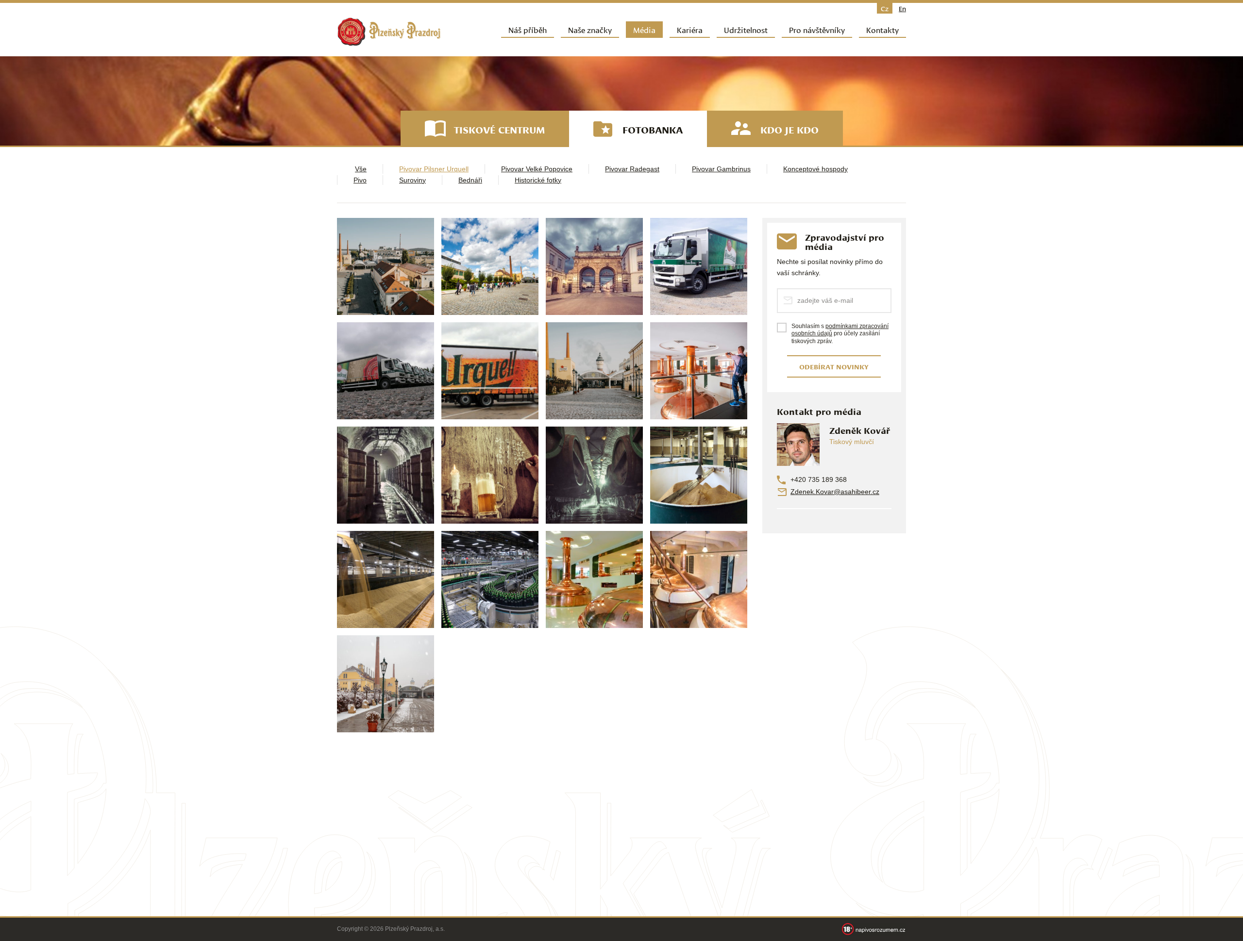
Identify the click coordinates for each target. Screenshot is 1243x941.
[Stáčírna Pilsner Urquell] (489, 579)
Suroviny (412, 180)
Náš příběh (527, 29)
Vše (361, 169)
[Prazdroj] (388, 31)
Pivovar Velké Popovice (536, 169)
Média (644, 29)
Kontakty (882, 29)
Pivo (360, 180)
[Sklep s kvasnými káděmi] (385, 475)
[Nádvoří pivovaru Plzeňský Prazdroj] (489, 266)
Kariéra (690, 29)
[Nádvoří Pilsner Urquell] (385, 683)
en (902, 8)
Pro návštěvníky (817, 29)
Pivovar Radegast (632, 169)
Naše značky (590, 29)
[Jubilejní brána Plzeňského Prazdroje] (594, 266)
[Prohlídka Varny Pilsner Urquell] (698, 370)
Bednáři (470, 180)
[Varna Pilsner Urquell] (594, 579)
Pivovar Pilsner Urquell (434, 169)
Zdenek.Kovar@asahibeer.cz (834, 491)
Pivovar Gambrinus (721, 169)
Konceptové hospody (815, 169)
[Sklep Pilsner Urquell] (489, 475)
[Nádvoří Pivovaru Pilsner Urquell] (594, 370)
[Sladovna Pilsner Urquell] (698, 475)
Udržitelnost (746, 29)
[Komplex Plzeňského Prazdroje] (385, 266)
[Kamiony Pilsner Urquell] (698, 266)
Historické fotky (538, 180)
